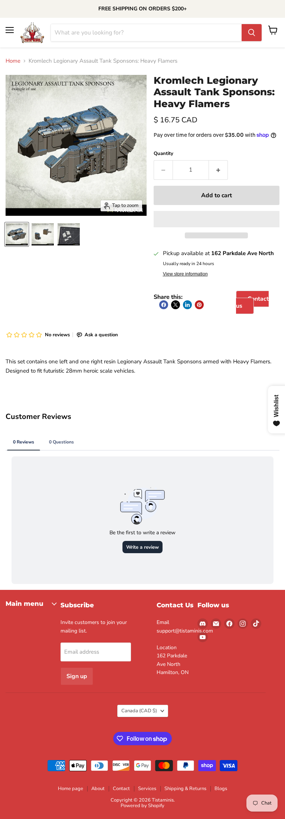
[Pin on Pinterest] (199, 304)
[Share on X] (175, 304)
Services (147, 788)
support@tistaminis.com (185, 630)
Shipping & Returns (185, 788)
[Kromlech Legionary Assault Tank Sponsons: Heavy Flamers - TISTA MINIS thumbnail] (17, 234)
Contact (121, 788)
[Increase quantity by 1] (218, 169)
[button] (216, 219)
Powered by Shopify (142, 805)
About (98, 788)
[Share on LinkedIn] (187, 304)
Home (13, 61)
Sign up (76, 676)
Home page (70, 788)
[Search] (252, 32)
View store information (185, 274)
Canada (139, 710)
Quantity (163, 153)
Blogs (220, 788)
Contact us (252, 302)
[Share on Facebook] (163, 304)
